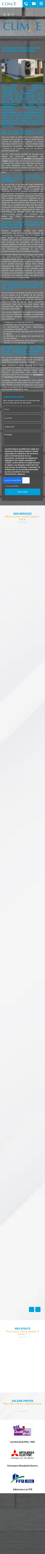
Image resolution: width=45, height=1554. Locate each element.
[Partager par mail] (12, 15)
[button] (41, 3)
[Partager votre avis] (8, 15)
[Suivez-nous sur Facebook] (4, 15)
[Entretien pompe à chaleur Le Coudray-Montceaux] (22, 70)
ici (24, 474)
